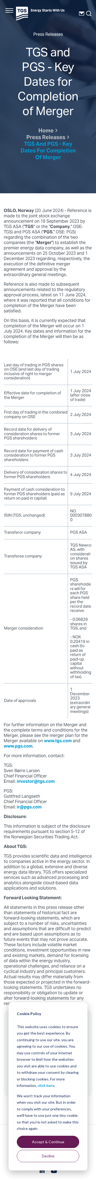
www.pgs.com (18, 746)
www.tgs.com (58, 741)
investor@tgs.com (36, 781)
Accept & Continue (48, 1141)
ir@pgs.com (29, 807)
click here (46, 1085)
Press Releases (45, 138)
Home (46, 131)
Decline (48, 1156)
